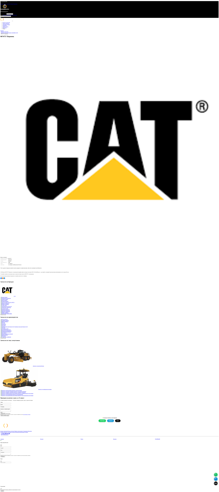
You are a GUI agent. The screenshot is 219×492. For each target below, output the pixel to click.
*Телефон (2, 406)
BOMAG (7, 304)
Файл (1, 412)
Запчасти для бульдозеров (17, 390)
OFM (5, 324)
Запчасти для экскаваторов (17, 394)
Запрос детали (5, 26)
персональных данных (26, 414)
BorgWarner (8, 331)
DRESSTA (8, 311)
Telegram (110, 420)
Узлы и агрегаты (7, 3)
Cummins (7, 320)
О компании (25, 431)
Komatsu (6, 301)
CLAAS (6, 308)
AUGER (6, 328)
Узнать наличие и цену (5, 415)
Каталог (2, 3)
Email (1, 404)
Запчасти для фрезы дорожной (20, 392)
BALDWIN (8, 329)
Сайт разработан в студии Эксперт (6, 436)
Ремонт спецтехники (19, 431)
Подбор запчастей (3, 432)
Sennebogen (8, 298)
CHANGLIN (9, 306)
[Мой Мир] (4, 278)
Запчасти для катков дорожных (20, 391)
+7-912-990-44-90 (3, 1)
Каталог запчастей (6, 22)
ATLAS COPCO (11, 302)
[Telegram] (216, 479)
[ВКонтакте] (1, 278)
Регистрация (14, 15)
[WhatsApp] (216, 474)
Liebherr (6, 299)
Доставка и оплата (6, 24)
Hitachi (6, 300)
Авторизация (9, 15)
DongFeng (8, 309)
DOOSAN (8, 310)
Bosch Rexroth (10, 333)
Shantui (6, 297)
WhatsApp (102, 420)
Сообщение (2, 452)
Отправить (3, 456)
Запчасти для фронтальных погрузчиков (25, 393)
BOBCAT (7, 303)
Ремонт (12, 3)
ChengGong (8, 307)
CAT (9, 262)
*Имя (1, 402)
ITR (4, 322)
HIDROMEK (9, 313)
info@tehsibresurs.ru (4, 11)
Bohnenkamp (9, 330)
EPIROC (6, 312)
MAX (118, 420)
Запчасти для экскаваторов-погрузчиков (25, 395)
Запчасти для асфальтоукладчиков (44, 389)
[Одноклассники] (2, 278)
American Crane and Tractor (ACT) (21, 326)
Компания (5, 25)
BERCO (6, 321)
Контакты (15, 3)
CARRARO (8, 337)
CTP (4, 323)
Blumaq (6, 319)
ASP (4, 327)
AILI (4, 325)
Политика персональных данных (21, 432)
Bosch (5, 332)
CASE (5, 305)
